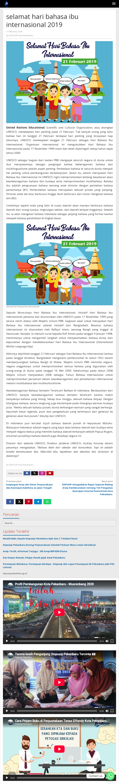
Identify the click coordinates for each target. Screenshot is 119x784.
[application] (59, 612)
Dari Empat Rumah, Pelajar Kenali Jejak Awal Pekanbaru (34, 557)
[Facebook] (27, 473)
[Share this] (10, 501)
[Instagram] (42, 473)
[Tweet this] (19, 501)
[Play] (7, 641)
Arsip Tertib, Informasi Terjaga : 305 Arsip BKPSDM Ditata (35, 551)
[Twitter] (34, 473)
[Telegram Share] (38, 501)
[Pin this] (29, 501)
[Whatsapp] (47, 501)
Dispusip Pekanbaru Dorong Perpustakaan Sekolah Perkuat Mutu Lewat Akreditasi (49, 544)
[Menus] (114, 4)
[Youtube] (49, 473)
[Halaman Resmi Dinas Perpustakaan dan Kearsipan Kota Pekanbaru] (6, 3)
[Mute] (107, 641)
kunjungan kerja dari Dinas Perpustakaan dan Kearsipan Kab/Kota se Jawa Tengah (29, 484)
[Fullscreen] (112, 641)
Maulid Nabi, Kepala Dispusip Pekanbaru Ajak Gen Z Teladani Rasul (40, 538)
